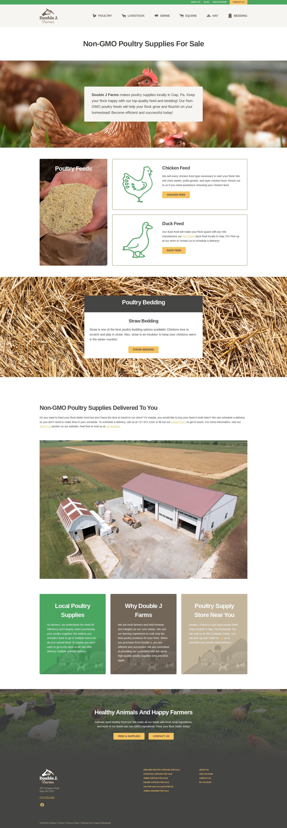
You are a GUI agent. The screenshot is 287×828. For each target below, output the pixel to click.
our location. (113, 426)
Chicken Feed (176, 194)
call (221, 638)
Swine (165, 15)
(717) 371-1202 (47, 797)
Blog (206, 2)
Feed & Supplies (129, 736)
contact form (178, 422)
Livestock (136, 15)
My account (205, 782)
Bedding (240, 15)
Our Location (219, 2)
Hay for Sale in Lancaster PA (158, 787)
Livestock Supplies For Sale (158, 774)
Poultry (105, 15)
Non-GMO (189, 236)
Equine (191, 15)
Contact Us (238, 2)
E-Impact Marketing (101, 823)
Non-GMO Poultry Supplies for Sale (162, 770)
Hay (215, 15)
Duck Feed (174, 250)
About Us (195, 2)
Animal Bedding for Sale (156, 791)
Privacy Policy (72, 823)
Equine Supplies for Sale (156, 782)
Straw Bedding (143, 349)
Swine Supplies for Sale (156, 778)
